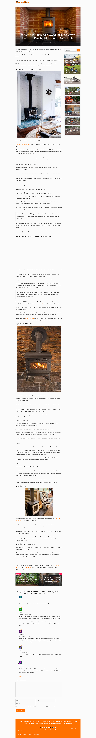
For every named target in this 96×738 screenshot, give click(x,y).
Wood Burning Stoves (49, 42)
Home (18, 5)
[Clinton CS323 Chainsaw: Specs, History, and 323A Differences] (72, 73)
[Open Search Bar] (78, 5)
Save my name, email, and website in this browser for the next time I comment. (35, 706)
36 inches (44, 303)
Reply (20, 607)
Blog (23, 5)
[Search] (78, 50)
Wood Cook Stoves (59, 42)
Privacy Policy (74, 729)
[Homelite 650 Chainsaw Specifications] (72, 83)
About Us (20, 729)
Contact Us (20, 727)
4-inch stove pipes (29, 318)
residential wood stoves (23, 144)
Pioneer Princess (27, 567)
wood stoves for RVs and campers (35, 160)
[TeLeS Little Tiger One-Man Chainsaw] (72, 62)
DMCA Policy (74, 727)
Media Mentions (22, 730)
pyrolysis (35, 201)
